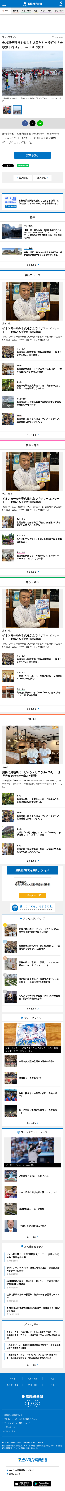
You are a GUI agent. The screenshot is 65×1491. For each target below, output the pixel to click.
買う (35, 10)
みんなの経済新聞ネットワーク (32, 1460)
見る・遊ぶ (26, 10)
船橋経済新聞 (32, 4)
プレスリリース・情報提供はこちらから (20, 1419)
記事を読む (32, 155)
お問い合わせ (9, 1427)
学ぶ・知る (59, 10)
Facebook (28, 1403)
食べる (15, 10)
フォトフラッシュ (10, 37)
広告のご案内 (9, 1431)
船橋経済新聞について (13, 1415)
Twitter (36, 1403)
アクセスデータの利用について (17, 1423)
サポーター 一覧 (32, 895)
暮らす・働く (46, 10)
